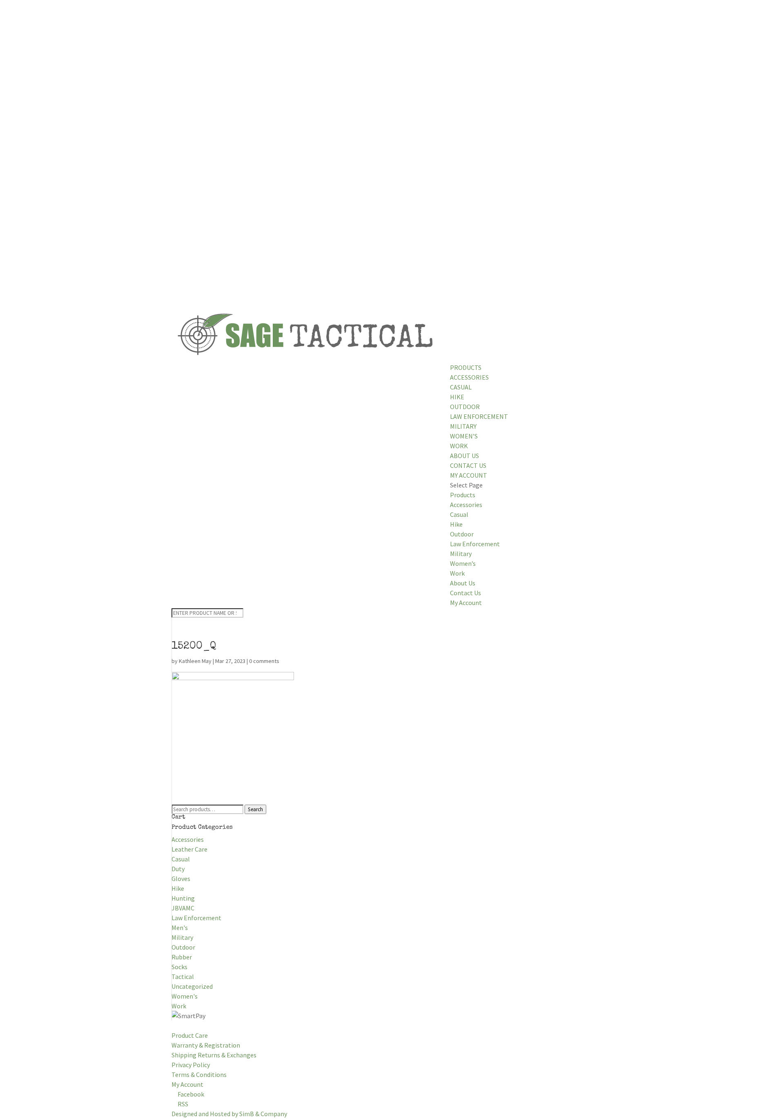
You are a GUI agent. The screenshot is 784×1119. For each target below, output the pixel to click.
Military (463, 426)
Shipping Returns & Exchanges (214, 1055)
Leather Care (189, 849)
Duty (178, 869)
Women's (185, 996)
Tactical (183, 976)
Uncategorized (192, 986)
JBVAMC (183, 908)
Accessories (469, 377)
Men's (180, 927)
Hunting (183, 898)
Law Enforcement (479, 416)
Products (465, 367)
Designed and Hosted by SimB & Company (229, 1114)
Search (255, 809)
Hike (457, 397)
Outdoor (465, 407)
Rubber (182, 957)
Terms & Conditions (199, 1074)
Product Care (190, 1035)
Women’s (464, 436)
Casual (461, 387)
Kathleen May (195, 661)
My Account (468, 475)
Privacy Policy (191, 1065)
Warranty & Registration (206, 1045)
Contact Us (468, 465)
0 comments (264, 661)
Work (459, 446)
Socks (179, 967)
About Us (464, 456)
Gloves (181, 878)
